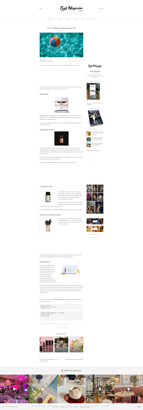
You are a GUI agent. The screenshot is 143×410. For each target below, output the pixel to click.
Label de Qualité (105, 406)
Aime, (52, 299)
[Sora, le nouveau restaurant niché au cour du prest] (128, 389)
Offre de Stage (89, 406)
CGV (71, 407)
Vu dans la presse (78, 406)
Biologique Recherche (44, 115)
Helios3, (54, 115)
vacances (72, 323)
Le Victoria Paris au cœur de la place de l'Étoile (73, 359)
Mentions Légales (64, 407)
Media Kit (97, 406)
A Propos (62, 406)
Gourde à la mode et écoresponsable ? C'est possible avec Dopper (48, 360)
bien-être (60, 25)
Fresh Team (70, 406)
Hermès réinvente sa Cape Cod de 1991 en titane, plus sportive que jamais (97, 132)
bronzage (42, 323)
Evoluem (41, 267)
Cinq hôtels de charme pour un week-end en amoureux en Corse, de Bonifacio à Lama (97, 138)
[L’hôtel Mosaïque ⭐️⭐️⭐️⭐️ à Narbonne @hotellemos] (43, 389)
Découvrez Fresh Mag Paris (39, 406)
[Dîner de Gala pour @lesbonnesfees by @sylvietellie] (14, 389)
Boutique (55, 407)
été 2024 (57, 323)
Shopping (66, 25)
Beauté (55, 25)
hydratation (62, 323)
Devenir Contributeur (53, 406)
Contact (76, 407)
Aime (52, 150)
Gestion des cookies (85, 407)
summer (67, 323)
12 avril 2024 (61, 30)
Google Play (89, 104)
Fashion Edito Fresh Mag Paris (93, 150)
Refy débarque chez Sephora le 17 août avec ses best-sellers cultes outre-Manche (97, 144)
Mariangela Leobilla (48, 61)
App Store (99, 103)
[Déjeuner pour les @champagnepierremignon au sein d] (71, 389)
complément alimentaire (49, 323)
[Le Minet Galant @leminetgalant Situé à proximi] (100, 389)
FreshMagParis (73, 371)
